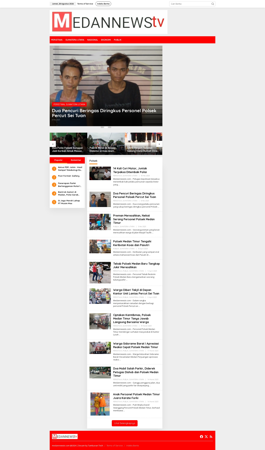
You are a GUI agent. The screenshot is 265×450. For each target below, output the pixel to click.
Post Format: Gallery (68, 176)
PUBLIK (116, 226)
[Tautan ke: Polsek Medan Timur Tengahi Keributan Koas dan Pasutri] (100, 246)
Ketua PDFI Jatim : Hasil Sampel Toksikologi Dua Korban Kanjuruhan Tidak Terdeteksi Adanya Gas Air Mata (70, 168)
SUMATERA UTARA (75, 104)
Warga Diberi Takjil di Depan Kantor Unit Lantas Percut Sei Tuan (136, 291)
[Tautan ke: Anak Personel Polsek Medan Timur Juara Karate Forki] (100, 403)
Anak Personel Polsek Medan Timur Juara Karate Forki (136, 396)
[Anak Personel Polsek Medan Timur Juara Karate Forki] (124, 410)
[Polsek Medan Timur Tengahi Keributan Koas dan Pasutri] (149, 255)
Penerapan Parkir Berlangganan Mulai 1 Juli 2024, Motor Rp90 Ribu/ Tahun (69, 185)
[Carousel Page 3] (109, 127)
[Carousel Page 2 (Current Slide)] (106, 127)
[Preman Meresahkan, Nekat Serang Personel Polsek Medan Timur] (152, 232)
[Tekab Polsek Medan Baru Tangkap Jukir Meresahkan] (126, 279)
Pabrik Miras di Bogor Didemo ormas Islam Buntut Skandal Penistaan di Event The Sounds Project (105, 149)
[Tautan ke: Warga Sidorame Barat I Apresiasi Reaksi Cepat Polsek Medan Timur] (100, 347)
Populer (58, 160)
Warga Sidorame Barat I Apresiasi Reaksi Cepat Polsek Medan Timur (136, 345)
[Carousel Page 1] (102, 127)
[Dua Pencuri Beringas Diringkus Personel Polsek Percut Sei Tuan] (158, 206)
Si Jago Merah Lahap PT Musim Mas (69, 202)
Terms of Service (115, 445)
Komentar (76, 160)
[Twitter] (206, 437)
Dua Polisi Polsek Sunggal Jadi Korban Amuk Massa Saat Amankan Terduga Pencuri (67, 149)
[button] (212, 3)
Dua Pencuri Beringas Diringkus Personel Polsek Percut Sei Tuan (104, 113)
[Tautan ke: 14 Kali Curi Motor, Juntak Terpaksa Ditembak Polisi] (100, 173)
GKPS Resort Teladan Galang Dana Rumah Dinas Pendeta (143, 149)
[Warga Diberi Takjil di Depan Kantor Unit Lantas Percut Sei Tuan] (139, 306)
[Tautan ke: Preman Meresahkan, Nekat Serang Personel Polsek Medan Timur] (100, 221)
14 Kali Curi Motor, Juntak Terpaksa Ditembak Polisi (130, 170)
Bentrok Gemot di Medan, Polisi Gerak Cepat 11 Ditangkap (68, 193)
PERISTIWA (59, 104)
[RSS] (211, 437)
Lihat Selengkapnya (124, 423)
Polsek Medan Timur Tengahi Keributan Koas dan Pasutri (132, 243)
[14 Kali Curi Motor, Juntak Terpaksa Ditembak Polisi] (119, 184)
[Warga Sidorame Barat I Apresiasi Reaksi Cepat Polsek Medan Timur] (120, 359)
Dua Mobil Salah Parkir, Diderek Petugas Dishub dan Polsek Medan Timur (135, 372)
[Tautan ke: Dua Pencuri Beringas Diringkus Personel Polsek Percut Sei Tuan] (106, 86)
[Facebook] (202, 437)
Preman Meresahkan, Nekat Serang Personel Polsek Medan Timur (134, 219)
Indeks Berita (132, 445)
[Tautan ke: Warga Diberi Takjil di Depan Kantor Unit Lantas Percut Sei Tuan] (100, 295)
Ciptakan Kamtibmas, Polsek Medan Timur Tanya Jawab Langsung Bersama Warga (132, 318)
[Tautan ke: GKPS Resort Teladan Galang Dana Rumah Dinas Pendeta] (143, 144)
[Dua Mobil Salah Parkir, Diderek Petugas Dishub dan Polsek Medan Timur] (150, 385)
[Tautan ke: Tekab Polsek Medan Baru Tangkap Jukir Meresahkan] (100, 272)
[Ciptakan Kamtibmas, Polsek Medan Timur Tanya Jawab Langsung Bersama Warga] (119, 334)
